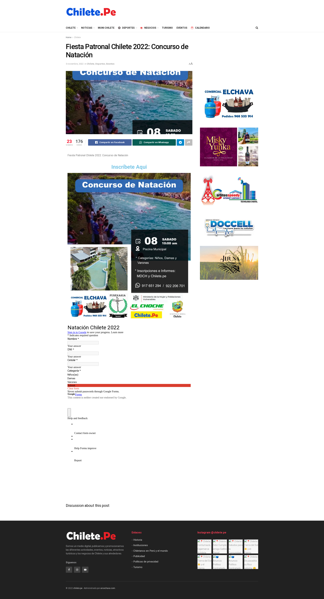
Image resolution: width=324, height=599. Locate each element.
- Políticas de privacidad (145, 561)
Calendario (202, 27)
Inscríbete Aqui (129, 167)
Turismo (167, 27)
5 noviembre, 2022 (75, 64)
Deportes (128, 27)
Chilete (77, 37)
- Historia (137, 539)
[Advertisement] (196, 11)
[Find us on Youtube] (85, 570)
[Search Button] (257, 28)
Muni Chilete (106, 27)
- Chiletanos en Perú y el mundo (150, 550)
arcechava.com (107, 588)
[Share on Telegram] (180, 142)
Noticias (86, 27)
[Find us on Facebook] (69, 570)
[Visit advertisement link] (229, 104)
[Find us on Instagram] (77, 570)
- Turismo (137, 567)
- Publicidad (138, 556)
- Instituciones (140, 545)
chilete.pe (77, 588)
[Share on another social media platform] (188, 142)
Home (68, 37)
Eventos (182, 27)
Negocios (150, 27)
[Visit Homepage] (91, 12)
